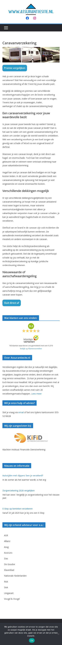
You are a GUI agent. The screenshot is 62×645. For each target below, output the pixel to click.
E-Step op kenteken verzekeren (17, 508)
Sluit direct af (11, 303)
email (21, 412)
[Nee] (58, 633)
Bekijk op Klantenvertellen (31, 348)
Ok (31, 640)
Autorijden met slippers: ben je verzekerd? (22, 475)
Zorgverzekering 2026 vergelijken (18, 490)
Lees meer (36, 393)
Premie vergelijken (14, 68)
